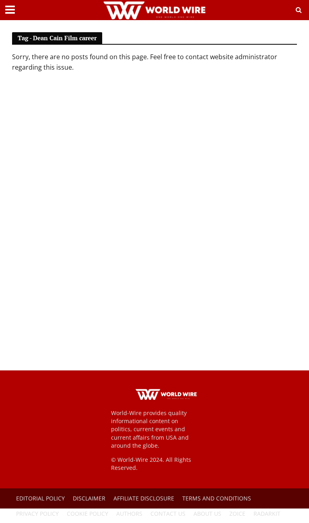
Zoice (237, 513)
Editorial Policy (40, 498)
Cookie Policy (87, 513)
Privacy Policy (37, 513)
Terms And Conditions (216, 498)
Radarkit (266, 513)
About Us (207, 513)
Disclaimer (89, 498)
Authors (129, 513)
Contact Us (167, 513)
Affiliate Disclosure (143, 498)
